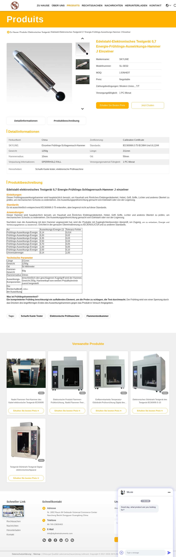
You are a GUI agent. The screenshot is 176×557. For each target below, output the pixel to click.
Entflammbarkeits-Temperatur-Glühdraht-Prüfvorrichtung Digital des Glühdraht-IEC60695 (109, 401)
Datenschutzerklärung (21, 554)
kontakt (155, 5)
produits (73, 5)
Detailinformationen (26, 120)
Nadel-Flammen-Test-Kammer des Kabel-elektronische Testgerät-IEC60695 (26, 401)
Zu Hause (43, 5)
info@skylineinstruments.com (60, 533)
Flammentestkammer (97, 316)
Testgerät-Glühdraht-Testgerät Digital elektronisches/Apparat (26, 468)
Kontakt (10, 534)
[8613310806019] (67, 541)
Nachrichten (12, 526)
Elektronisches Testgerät (39, 32)
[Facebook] (55, 541)
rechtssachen (92, 5)
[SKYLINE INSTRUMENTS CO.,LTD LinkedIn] (61, 541)
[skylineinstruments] (72, 541)
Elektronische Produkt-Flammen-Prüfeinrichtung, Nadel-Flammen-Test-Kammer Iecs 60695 (67, 401)
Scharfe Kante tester (32, 316)
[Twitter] (50, 541)
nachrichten (114, 5)
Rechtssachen (14, 521)
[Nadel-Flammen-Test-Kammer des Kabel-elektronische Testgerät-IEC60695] (26, 373)
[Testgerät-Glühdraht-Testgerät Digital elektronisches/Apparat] (26, 440)
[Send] (169, 553)
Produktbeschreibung (66, 120)
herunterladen (136, 5)
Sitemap (36, 554)
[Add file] (121, 553)
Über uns (58, 5)
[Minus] (169, 492)
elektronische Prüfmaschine (64, 316)
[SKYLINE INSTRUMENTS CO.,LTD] (15, 5)
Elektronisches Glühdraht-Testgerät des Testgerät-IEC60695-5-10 (150, 401)
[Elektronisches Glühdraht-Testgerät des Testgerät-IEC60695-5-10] (149, 373)
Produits (23, 32)
